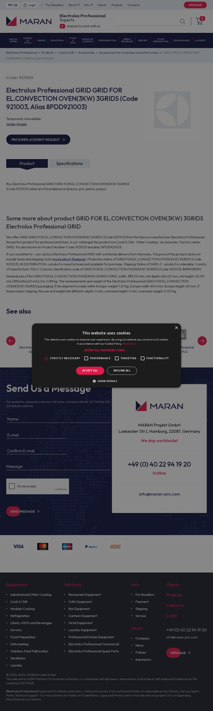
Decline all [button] (122, 370)
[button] (106, 350)
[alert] (106, 355)
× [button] (176, 327)
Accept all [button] (90, 370)
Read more (129, 343)
